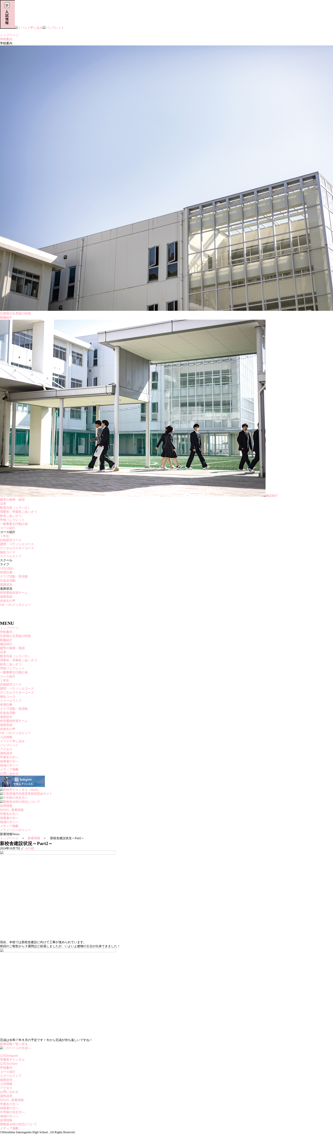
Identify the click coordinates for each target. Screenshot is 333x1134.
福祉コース (7, 552)
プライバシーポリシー (15, 830)
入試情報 (6, 737)
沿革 (3, 503)
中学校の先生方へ (12, 1112)
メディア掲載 (9, 769)
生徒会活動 (7, 580)
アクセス (6, 749)
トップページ (9, 35)
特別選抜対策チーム (14, 592)
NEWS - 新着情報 (12, 809)
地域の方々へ (9, 765)
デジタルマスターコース (17, 548)
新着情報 (34, 838)
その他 (29, 848)
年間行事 (6, 572)
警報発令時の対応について (18, 1124)
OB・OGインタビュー (15, 604)
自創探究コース (11, 540)
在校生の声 (7, 600)
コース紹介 (7, 528)
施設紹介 (272, 495)
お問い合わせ (9, 773)
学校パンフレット (12, 519)
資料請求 (6, 753)
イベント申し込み (12, 741)
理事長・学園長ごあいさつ (18, 511)
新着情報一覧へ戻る (14, 1044)
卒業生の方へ (9, 757)
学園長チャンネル (12, 1059)
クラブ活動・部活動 (14, 576)
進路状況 (6, 584)
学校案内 (6, 39)
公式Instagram (9, 1055)
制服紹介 (6, 317)
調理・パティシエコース (17, 544)
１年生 (4, 536)
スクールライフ (11, 556)
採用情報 (6, 805)
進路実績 (6, 596)
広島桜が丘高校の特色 (15, 636)
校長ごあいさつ (11, 515)
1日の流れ (7, 568)
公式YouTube (8, 1063)
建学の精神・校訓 (12, 499)
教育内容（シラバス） (15, 507)
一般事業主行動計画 (14, 524)
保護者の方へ (9, 761)
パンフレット (9, 745)
